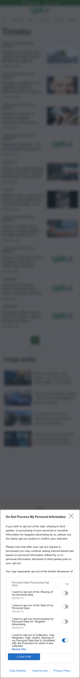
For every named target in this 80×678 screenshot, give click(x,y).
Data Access (40, 670)
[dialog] (40, 594)
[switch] (65, 593)
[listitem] (40, 584)
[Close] (72, 517)
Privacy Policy (62, 670)
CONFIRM (24, 656)
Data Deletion (18, 670)
